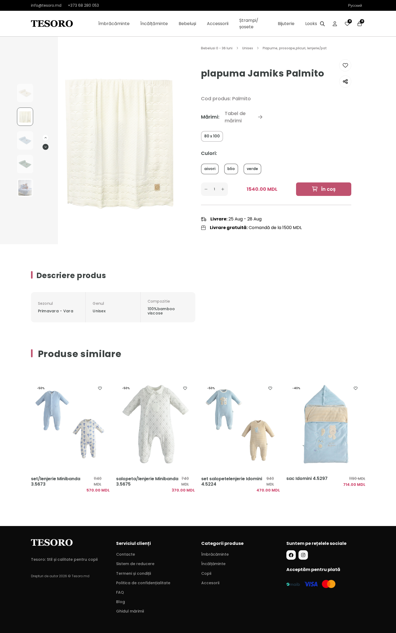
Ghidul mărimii (130, 611)
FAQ (120, 592)
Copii (206, 573)
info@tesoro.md (46, 5)
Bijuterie (286, 23)
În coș (328, 189)
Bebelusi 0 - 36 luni (216, 48)
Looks (311, 23)
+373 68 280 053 (83, 5)
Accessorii (217, 23)
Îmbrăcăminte (114, 23)
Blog (120, 601)
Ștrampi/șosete (248, 23)
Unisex (247, 48)
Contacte (125, 554)
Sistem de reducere (135, 563)
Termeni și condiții (133, 573)
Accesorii (210, 583)
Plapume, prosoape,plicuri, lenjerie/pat (295, 48)
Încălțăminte (154, 23)
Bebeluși (187, 23)
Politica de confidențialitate (143, 583)
